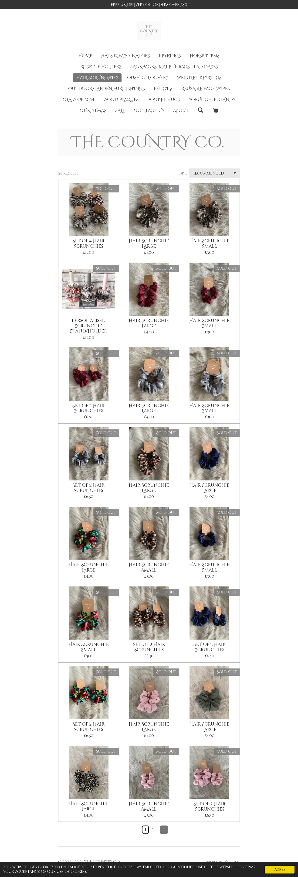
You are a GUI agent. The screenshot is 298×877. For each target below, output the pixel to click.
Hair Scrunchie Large (149, 243)
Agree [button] (279, 869)
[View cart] (215, 110)
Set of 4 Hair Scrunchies (88, 243)
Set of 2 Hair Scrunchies (88, 408)
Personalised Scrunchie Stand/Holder (88, 326)
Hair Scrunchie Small (209, 243)
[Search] (200, 110)
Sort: (181, 173)
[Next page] (164, 830)
